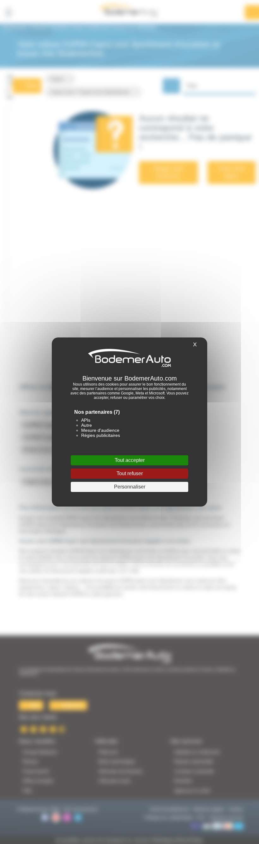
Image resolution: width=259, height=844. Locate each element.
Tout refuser (130, 473)
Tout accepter (130, 460)
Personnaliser (129, 486)
